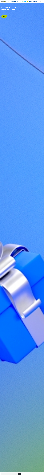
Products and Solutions (26, 473)
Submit (4, 16)
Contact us (38, 473)
